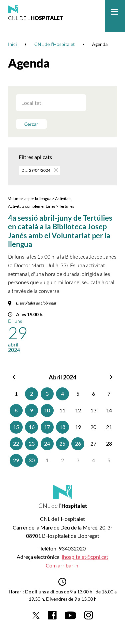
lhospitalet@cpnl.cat (85, 556)
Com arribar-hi (63, 565)
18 (62, 427)
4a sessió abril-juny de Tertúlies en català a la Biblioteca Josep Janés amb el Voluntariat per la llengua (60, 231)
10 (47, 410)
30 (32, 460)
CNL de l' (35, 18)
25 (62, 443)
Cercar (31, 124)
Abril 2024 (62, 377)
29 (16, 460)
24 (47, 443)
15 (16, 427)
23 (32, 443)
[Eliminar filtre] (55, 169)
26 (78, 443)
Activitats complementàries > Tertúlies (41, 206)
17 (47, 427)
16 (32, 427)
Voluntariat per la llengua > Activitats (39, 198)
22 (16, 443)
